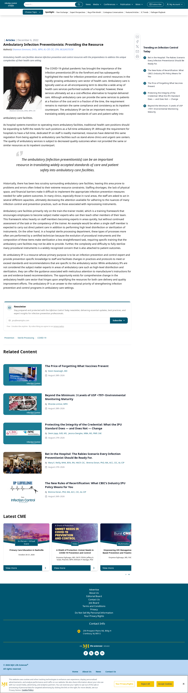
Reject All (145, 684)
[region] (94, 684)
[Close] (184, 684)
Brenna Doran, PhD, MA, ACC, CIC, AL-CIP (105, 462)
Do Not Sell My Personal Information (94, 612)
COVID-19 (41, 337)
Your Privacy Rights (94, 616)
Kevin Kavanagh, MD (57, 371)
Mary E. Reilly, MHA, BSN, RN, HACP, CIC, (66, 462)
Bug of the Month (94, 12)
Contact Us (94, 599)
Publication (125, 4)
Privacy (94, 609)
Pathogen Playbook (158, 12)
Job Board (94, 602)
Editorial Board (94, 596)
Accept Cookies (165, 684)
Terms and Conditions (94, 606)
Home (75, 671)
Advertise (94, 589)
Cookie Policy (27, 690)
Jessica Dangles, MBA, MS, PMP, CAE (85, 433)
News (88, 4)
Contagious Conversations (113, 12)
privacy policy (59, 326)
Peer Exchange (62, 12)
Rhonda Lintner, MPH (58, 404)
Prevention (9, 337)
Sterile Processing (26, 337)
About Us (94, 592)
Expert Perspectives (77, 12)
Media (96, 4)
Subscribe (117, 320)
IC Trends (144, 12)
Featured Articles (132, 12)
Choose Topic (31, 12)
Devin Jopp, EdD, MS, (57, 433)
